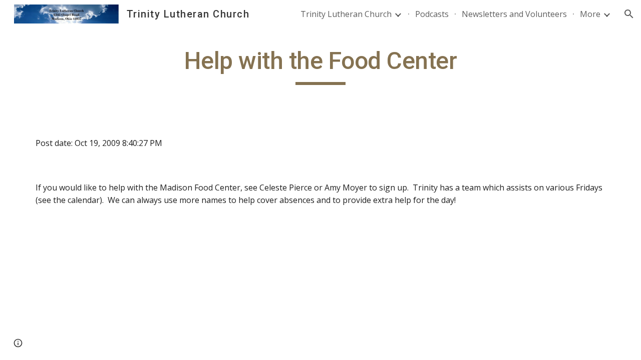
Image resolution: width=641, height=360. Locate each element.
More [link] (590, 14)
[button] (629, 14)
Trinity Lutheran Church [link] (346, 14)
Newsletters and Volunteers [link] (514, 14)
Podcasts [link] (432, 14)
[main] (320, 65)
